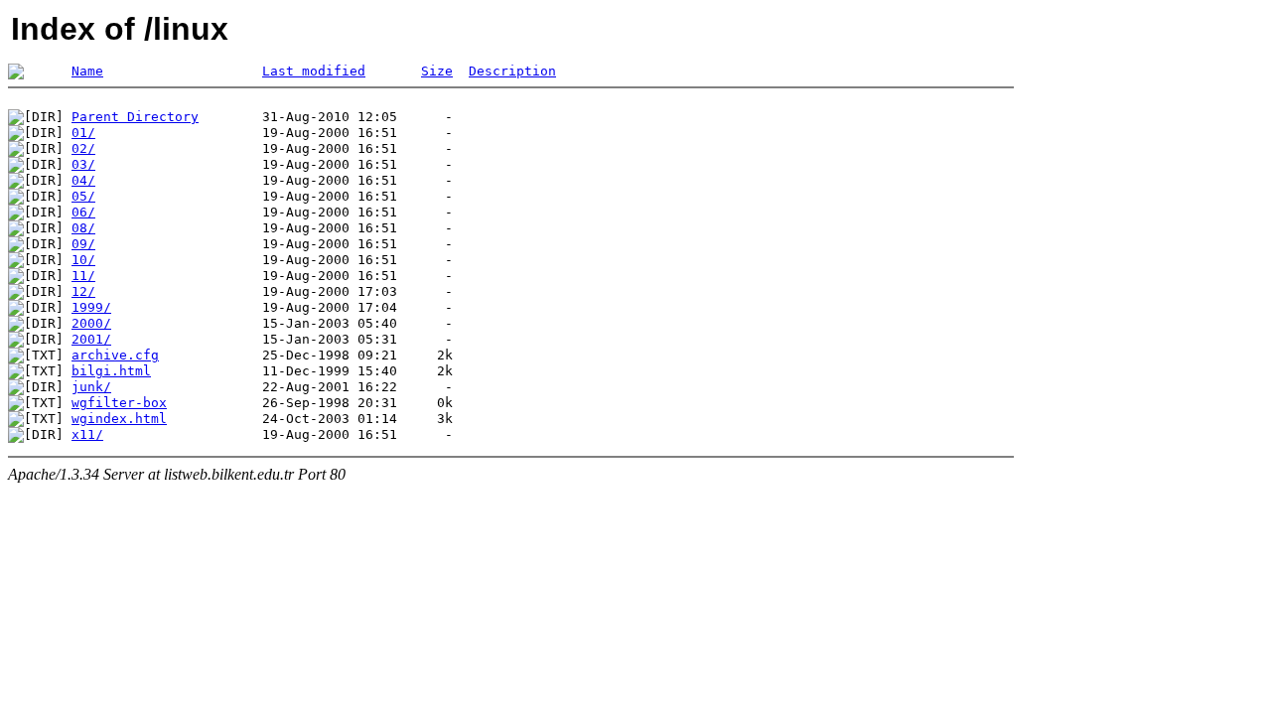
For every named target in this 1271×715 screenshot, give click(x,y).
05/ (83, 196)
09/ (83, 243)
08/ (83, 227)
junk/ (91, 386)
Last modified (313, 71)
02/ (83, 148)
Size (437, 71)
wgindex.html (119, 418)
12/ (83, 291)
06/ (83, 212)
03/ (83, 164)
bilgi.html (111, 370)
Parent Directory (135, 116)
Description (512, 71)
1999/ (91, 307)
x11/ (87, 434)
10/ (83, 259)
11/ (83, 275)
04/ (83, 180)
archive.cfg (115, 355)
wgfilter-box (119, 402)
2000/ (91, 323)
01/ (83, 132)
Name (87, 71)
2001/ (91, 339)
